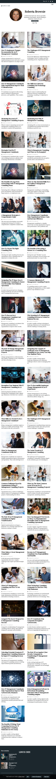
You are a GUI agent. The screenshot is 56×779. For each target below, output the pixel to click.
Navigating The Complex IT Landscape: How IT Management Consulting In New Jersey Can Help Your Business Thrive (39, 351)
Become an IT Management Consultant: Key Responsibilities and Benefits (37, 554)
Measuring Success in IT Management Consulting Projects (12, 119)
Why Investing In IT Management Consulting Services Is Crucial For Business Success (38, 317)
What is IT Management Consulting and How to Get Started (10, 587)
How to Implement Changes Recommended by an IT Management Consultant (10, 52)
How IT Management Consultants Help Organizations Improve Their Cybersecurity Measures (12, 690)
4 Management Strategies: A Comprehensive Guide (10, 216)
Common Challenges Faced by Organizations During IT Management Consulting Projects (12, 485)
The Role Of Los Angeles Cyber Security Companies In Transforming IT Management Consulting (37, 655)
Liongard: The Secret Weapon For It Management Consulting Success (12, 620)
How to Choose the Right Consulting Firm (10, 249)
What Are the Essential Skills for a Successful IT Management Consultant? (38, 183)
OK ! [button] (28, 776)
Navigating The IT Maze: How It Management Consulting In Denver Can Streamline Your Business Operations (13, 282)
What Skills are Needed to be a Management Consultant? (11, 420)
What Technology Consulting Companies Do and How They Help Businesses (37, 587)
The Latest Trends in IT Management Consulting (35, 451)
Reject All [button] (46, 776)
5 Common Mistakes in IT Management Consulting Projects (38, 281)
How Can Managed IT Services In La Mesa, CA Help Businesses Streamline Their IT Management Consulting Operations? (38, 519)
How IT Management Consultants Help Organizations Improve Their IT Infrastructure (12, 85)
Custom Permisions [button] (36, 776)
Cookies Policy (21, 776)
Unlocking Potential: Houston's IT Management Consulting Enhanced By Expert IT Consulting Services (13, 654)
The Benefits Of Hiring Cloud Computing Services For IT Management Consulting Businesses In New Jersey (10, 727)
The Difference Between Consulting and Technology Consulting (36, 85)
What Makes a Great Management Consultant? (12, 553)
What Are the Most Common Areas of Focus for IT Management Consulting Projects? (38, 485)
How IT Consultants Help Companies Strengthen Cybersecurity (35, 620)
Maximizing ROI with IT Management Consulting (35, 119)
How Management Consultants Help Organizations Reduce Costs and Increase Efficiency (38, 217)
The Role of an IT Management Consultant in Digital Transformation (11, 518)
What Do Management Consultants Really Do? (9, 451)
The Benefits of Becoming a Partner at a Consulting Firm (37, 249)
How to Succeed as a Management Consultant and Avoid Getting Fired (11, 317)
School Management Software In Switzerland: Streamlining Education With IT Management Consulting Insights (38, 691)
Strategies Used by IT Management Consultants (9, 151)
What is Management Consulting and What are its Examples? (38, 151)
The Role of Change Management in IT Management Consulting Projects (12, 350)
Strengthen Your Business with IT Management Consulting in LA (12, 386)
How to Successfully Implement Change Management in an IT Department (38, 387)
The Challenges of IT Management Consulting (38, 51)
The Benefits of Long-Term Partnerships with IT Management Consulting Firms (12, 183)
